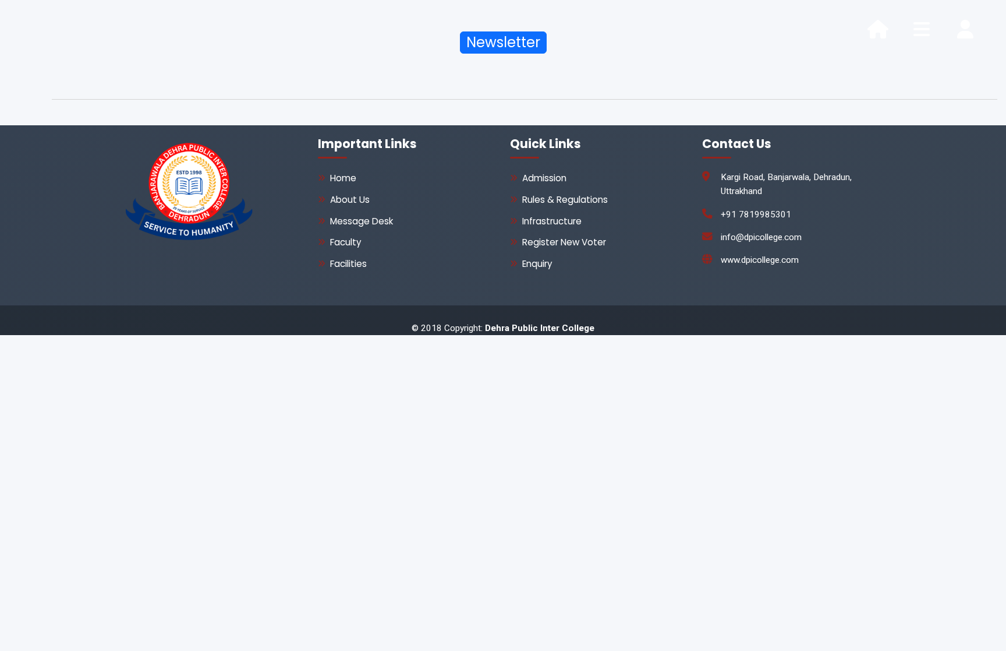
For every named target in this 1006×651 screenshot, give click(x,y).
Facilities (348, 264)
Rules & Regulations (565, 199)
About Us (350, 199)
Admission (544, 178)
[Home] (877, 29)
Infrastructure (552, 221)
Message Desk (361, 221)
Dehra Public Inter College (539, 328)
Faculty (346, 242)
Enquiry (537, 264)
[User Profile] (965, 29)
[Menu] (921, 29)
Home (343, 178)
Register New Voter (564, 242)
